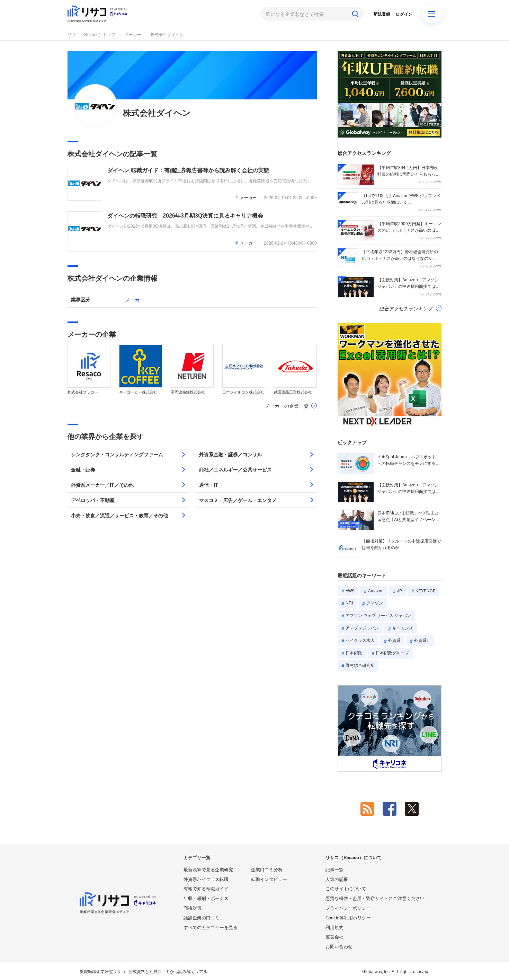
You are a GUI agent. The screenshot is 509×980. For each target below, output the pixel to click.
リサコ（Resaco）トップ (91, 34)
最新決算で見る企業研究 (208, 869)
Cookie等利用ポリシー (348, 917)
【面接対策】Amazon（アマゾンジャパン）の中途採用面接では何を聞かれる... (408, 283)
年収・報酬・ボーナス (206, 898)
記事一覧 (334, 869)
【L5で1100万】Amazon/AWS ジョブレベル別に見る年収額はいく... (401, 198)
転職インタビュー (269, 879)
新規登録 (382, 14)
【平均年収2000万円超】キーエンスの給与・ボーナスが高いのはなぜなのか (409, 226)
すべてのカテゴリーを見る (211, 927)
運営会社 (334, 936)
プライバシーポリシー (347, 907)
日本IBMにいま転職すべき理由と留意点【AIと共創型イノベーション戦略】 (408, 516)
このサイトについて (345, 888)
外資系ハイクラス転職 (206, 879)
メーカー (133, 34)
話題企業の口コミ (202, 917)
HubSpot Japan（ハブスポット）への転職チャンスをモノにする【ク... (408, 460)
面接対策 (193, 907)
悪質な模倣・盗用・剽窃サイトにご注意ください (375, 898)
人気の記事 (336, 879)
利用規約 (334, 927)
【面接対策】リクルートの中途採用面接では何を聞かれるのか (401, 544)
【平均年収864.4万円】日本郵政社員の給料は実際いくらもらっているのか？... (408, 170)
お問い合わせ (338, 946)
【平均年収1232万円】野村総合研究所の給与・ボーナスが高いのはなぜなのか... (400, 254)
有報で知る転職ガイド (206, 888)
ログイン (404, 14)
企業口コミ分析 (267, 869)
